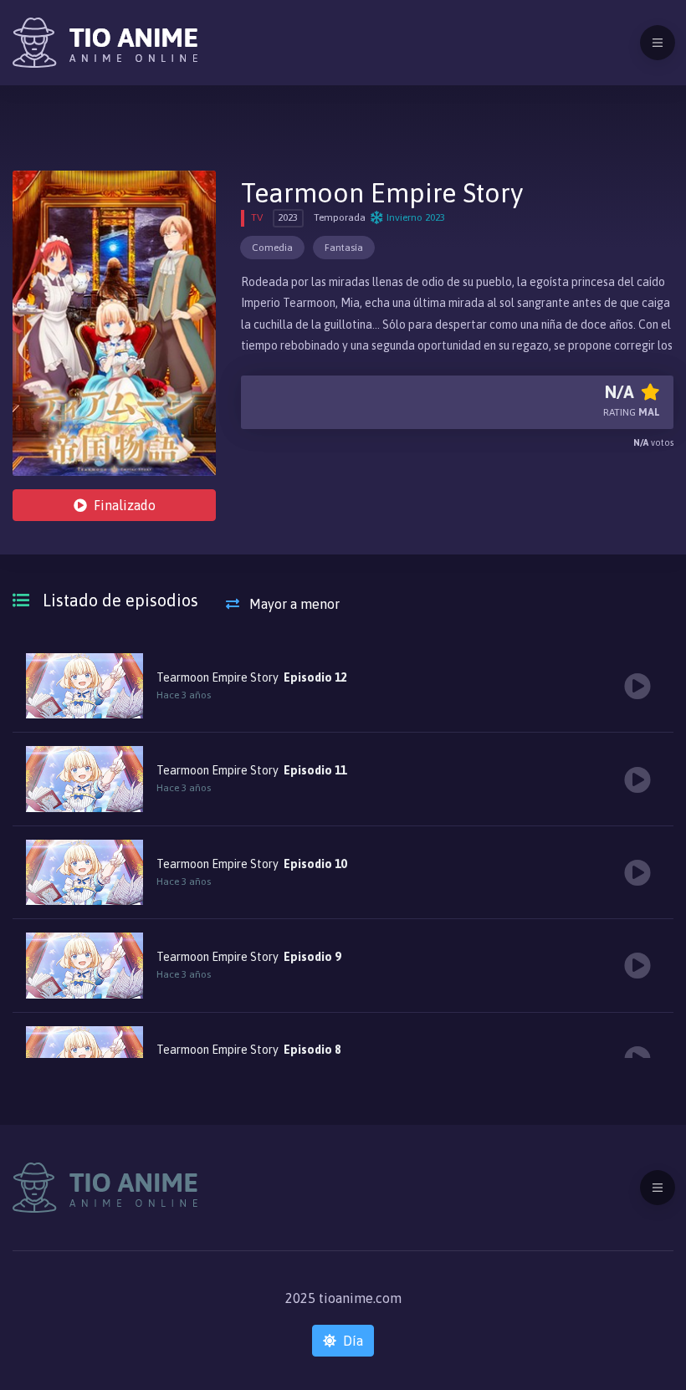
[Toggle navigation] (657, 42)
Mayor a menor (293, 603)
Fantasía (344, 247)
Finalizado (125, 505)
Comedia (272, 247)
